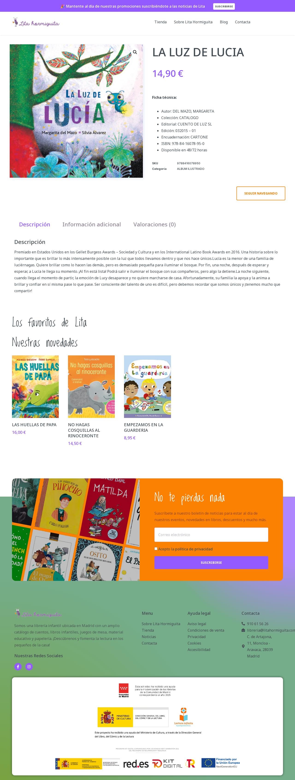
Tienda (160, 21)
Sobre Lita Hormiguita (193, 21)
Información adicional (91, 224)
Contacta (242, 21)
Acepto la (185, 549)
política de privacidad (194, 549)
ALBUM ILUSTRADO (190, 169)
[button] (135, 52)
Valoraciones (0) (154, 224)
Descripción (34, 224)
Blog (224, 21)
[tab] (34, 224)
